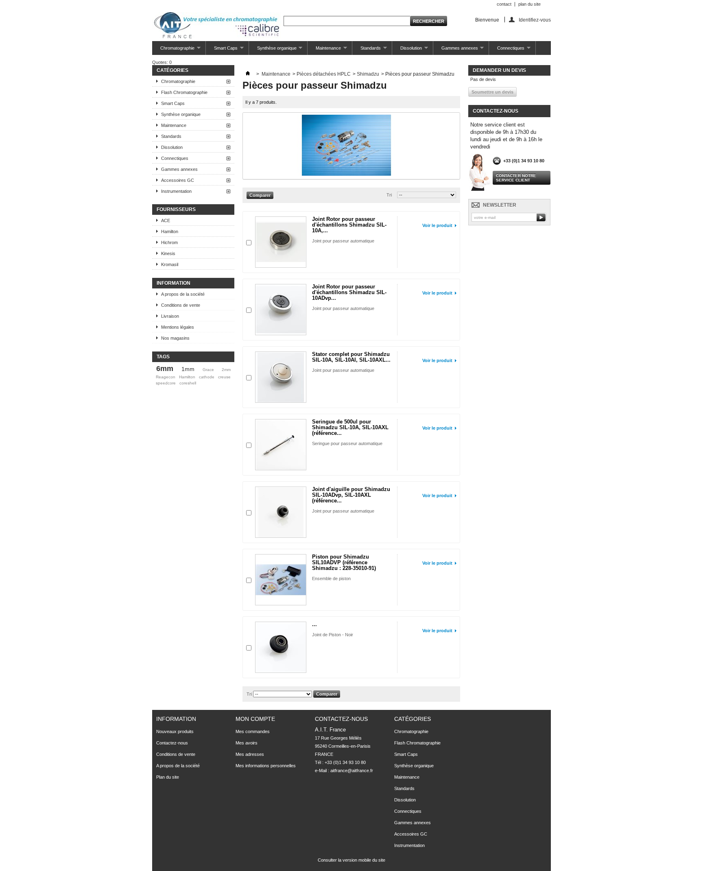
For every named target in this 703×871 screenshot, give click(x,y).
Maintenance (324, 50)
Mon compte (255, 719)
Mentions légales (177, 327)
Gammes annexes (455, 50)
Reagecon (165, 377)
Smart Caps (222, 50)
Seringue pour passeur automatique (347, 443)
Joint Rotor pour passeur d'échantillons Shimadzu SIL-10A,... (349, 225)
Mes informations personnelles (266, 765)
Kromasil (169, 264)
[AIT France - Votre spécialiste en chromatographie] (216, 25)
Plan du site (167, 777)
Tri (389, 194)
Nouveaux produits (175, 731)
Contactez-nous (172, 742)
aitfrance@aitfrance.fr (351, 770)
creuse (224, 377)
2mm (226, 369)
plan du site (529, 4)
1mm (187, 369)
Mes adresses (250, 754)
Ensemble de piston (331, 578)
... (314, 624)
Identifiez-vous (535, 19)
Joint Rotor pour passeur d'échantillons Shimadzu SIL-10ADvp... (349, 292)
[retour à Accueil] (247, 74)
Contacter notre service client (516, 177)
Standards (366, 50)
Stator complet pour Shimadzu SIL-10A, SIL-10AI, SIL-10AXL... (351, 357)
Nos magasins (175, 338)
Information (173, 283)
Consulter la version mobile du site (351, 860)
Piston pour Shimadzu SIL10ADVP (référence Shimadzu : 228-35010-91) (344, 562)
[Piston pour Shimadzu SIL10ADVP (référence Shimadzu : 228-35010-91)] (280, 579)
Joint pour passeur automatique (343, 240)
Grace (208, 369)
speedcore (166, 383)
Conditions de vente (180, 305)
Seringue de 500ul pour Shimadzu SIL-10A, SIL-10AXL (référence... (350, 427)
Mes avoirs (247, 742)
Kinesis (168, 253)
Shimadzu (368, 74)
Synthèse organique (273, 50)
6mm (164, 369)
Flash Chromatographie (184, 92)
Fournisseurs (176, 209)
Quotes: (162, 62)
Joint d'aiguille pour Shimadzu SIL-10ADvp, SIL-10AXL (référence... (351, 495)
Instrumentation (176, 191)
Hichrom (169, 242)
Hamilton (169, 231)
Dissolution (407, 50)
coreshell (187, 383)
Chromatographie (173, 50)
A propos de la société (183, 294)
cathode (206, 377)
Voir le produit (437, 225)
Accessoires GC (177, 180)
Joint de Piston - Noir (332, 634)
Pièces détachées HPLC (324, 74)
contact (504, 4)
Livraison (170, 316)
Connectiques (506, 50)
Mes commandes (253, 731)
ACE (165, 220)
